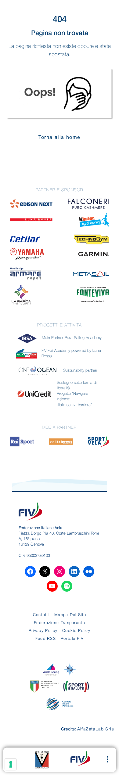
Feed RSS (45, 638)
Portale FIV (72, 638)
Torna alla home (59, 137)
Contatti (41, 615)
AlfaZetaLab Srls (95, 729)
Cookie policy (76, 631)
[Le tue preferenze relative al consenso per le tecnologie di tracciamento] (10, 764)
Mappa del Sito (70, 615)
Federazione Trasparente (59, 623)
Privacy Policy (43, 631)
